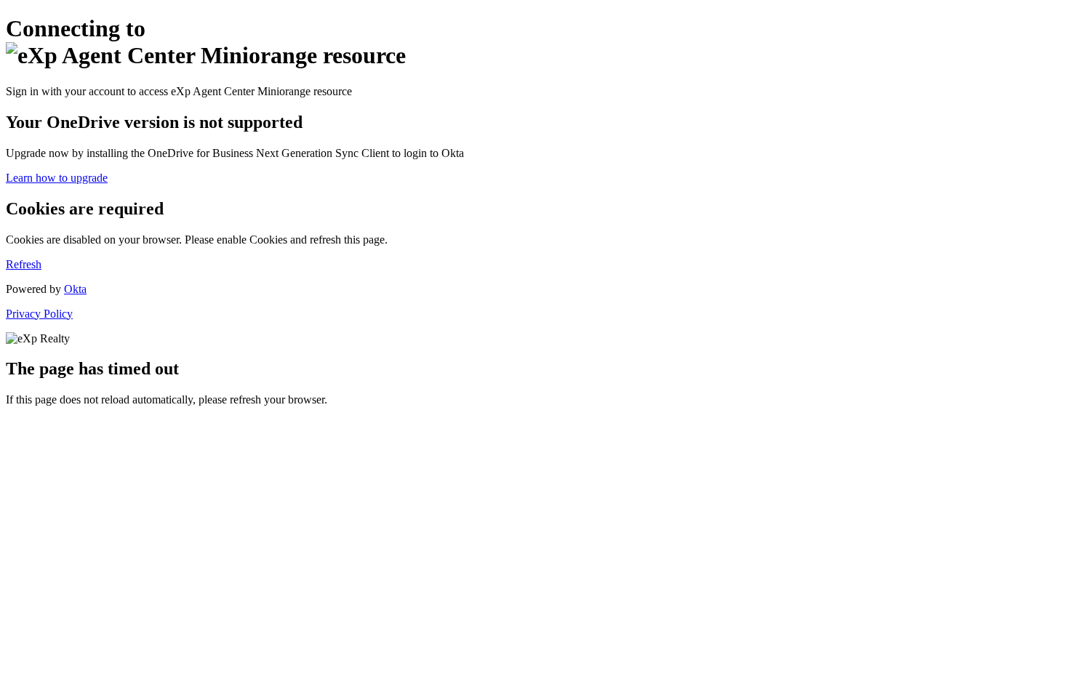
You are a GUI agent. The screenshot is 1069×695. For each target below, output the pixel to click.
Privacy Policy (39, 314)
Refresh (23, 264)
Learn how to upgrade (57, 178)
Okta (75, 289)
